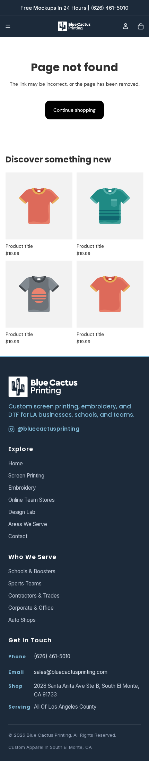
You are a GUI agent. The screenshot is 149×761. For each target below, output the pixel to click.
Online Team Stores (31, 500)
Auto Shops (22, 620)
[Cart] (140, 26)
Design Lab (21, 512)
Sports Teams (25, 583)
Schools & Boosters (31, 571)
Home (15, 463)
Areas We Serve (27, 524)
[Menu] (8, 26)
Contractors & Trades (34, 595)
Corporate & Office (31, 607)
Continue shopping (74, 110)
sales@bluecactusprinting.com (70, 672)
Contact (17, 536)
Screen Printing (26, 475)
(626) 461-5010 (52, 656)
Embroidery (22, 487)
